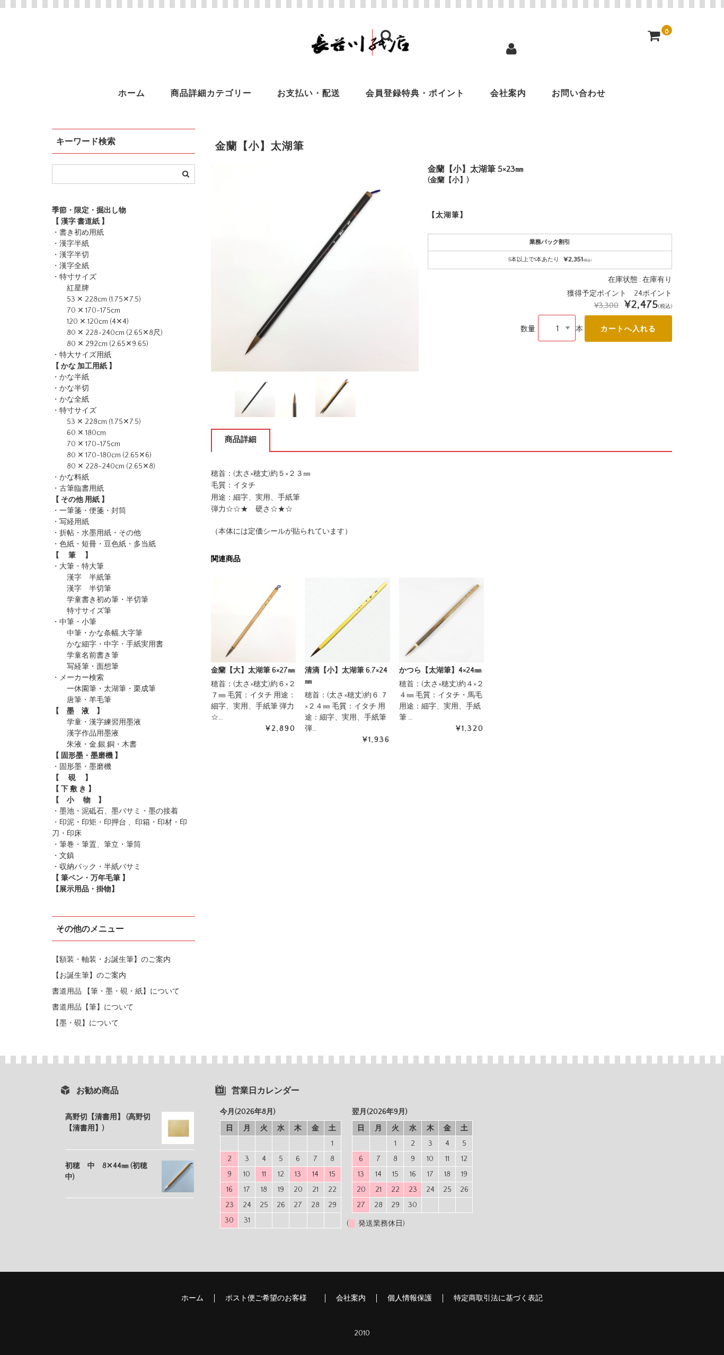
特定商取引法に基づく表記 (498, 1298)
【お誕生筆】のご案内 (89, 975)
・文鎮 (63, 856)
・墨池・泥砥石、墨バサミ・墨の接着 (115, 811)
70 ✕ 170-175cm (86, 310)
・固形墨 (67, 767)
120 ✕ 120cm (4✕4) (90, 321)
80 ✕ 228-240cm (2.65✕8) (103, 466)
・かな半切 (70, 388)
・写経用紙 (70, 522)
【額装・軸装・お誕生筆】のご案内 (111, 959)
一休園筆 (74, 689)
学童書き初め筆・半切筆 (100, 600)
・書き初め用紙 (78, 232)
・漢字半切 (70, 255)
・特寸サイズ (74, 277)
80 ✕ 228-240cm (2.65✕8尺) (107, 333)
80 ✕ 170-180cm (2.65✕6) (102, 455)
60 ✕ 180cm (79, 433)
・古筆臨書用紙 (78, 488)
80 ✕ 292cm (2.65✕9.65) (100, 344)
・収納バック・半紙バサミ (96, 867)
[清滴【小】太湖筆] (347, 620)
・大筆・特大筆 (78, 566)
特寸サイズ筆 (81, 611)
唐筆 (67, 700)
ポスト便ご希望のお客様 (269, 1298)
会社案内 (508, 93)
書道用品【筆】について (93, 1007)
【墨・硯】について (85, 1023)
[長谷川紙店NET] (362, 47)
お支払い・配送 (308, 93)
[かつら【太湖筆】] (441, 620)
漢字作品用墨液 (85, 733)
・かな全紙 (70, 399)
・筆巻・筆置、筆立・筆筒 (96, 844)
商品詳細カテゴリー (211, 93)
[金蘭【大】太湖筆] (253, 620)
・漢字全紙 (70, 266)
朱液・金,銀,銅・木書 (94, 744)
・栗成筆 (141, 689)
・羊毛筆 (96, 700)
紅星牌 (70, 288)
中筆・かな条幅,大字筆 (97, 633)
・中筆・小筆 (74, 622)
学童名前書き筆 (85, 655)
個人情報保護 (409, 1298)
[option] (315, 267)
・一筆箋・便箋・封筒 (89, 511)
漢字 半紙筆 (81, 577)
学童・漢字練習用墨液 (96, 722)
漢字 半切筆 (81, 588)
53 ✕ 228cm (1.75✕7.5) (96, 299)
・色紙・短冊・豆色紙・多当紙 (104, 544)
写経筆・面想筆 (85, 666)
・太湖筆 (111, 689)
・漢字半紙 (70, 244)
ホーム (131, 93)
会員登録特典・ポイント (415, 93)
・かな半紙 (70, 377)
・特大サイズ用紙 (81, 355)
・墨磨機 (96, 767)
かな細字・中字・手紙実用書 (107, 644)
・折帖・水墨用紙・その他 (96, 533)
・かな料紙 (70, 477)
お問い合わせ (579, 93)
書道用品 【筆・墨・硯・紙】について (116, 991)
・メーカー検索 (78, 678)
